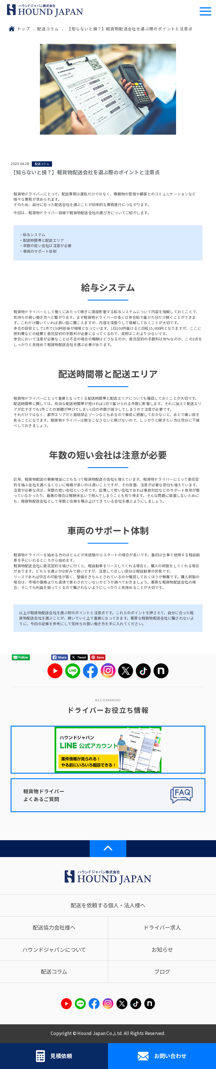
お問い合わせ (170, 1056)
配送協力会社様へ (54, 927)
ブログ (162, 971)
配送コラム (48, 28)
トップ (23, 28)
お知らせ (162, 949)
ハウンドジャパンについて (54, 949)
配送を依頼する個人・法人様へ (108, 905)
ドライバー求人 (162, 927)
